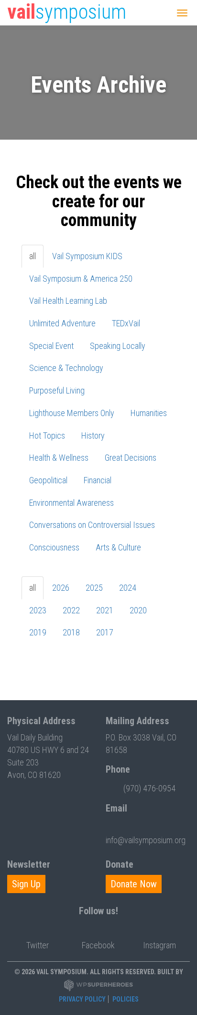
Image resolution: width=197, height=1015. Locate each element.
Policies (125, 999)
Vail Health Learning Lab (68, 301)
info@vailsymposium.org (146, 840)
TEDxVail (126, 323)
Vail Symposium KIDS (87, 256)
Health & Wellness (58, 458)
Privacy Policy (82, 999)
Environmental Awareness (71, 503)
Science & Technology (66, 368)
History (93, 435)
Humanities (149, 413)
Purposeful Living (57, 390)
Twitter (37, 945)
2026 (60, 588)
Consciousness (54, 547)
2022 (71, 610)
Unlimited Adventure (62, 323)
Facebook (98, 945)
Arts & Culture (118, 547)
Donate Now (133, 884)
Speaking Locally (117, 346)
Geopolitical (48, 480)
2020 (138, 610)
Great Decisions (130, 458)
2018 (71, 632)
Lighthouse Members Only (71, 413)
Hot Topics (47, 435)
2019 (37, 632)
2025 (94, 588)
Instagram (159, 945)
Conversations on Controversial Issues (92, 525)
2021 (104, 610)
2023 (37, 610)
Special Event (51, 346)
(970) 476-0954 (149, 788)
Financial (97, 480)
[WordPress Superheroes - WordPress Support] (98, 985)
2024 (127, 588)
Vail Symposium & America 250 (80, 279)
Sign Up (26, 884)
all (32, 256)
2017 (104, 632)
